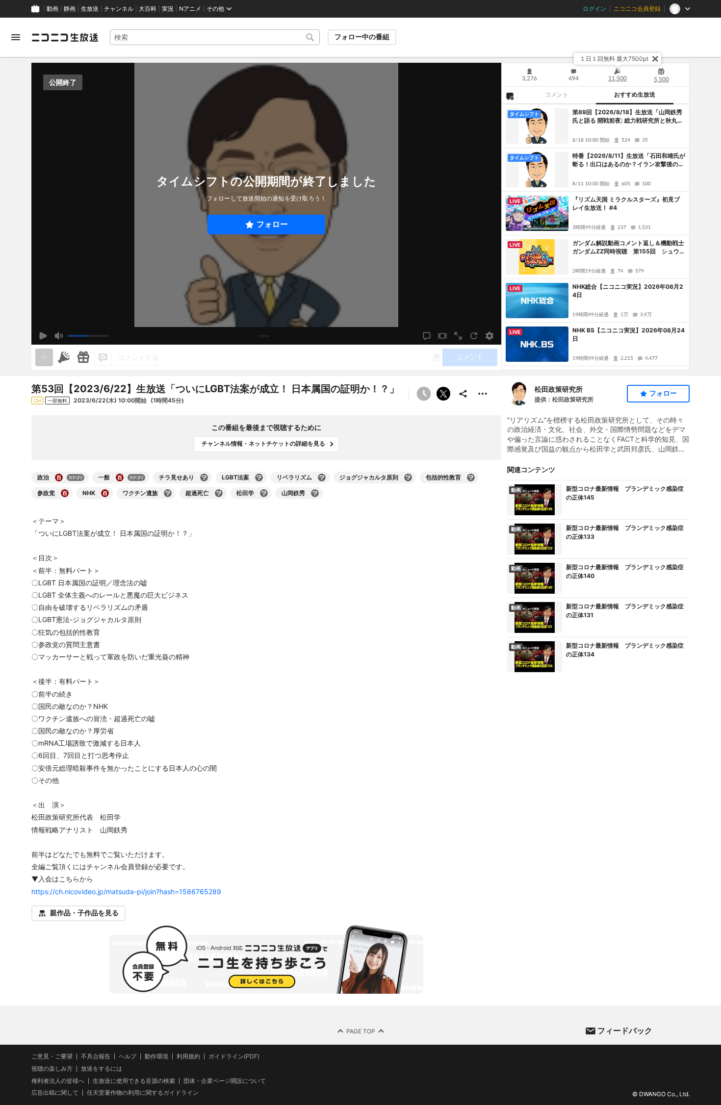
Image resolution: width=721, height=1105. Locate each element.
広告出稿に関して (54, 1092)
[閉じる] (655, 59)
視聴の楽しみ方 (52, 1068)
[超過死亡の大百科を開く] (219, 493)
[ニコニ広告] (64, 357)
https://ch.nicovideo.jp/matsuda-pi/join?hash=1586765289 (126, 891)
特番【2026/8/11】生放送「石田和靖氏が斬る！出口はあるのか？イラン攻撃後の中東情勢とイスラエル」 (628, 160)
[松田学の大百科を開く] (264, 493)
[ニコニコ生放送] (64, 37)
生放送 (90, 9)
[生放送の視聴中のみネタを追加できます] (44, 357)
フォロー (272, 224)
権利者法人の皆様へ (57, 1080)
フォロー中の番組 (362, 37)
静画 (70, 9)
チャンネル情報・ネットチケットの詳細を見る (263, 443)
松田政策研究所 (559, 389)
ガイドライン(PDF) (233, 1056)
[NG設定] (509, 95)
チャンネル (118, 9)
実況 (168, 9)
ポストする (443, 394)
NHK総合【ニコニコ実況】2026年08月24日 (627, 291)
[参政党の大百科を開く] (65, 493)
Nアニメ (190, 9)
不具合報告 (95, 1056)
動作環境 (156, 1056)
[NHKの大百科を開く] (105, 493)
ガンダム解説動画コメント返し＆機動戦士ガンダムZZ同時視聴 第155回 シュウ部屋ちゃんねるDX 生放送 (628, 247)
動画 (52, 9)
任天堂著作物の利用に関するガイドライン (143, 1093)
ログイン (594, 9)
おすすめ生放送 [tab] (634, 94)
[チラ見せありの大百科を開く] (204, 477)
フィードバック (624, 1030)
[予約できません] (424, 394)
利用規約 (188, 1056)
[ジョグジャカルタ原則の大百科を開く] (408, 477)
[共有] (463, 394)
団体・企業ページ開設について (224, 1080)
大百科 (147, 9)
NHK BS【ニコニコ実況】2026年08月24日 (628, 334)
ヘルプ (127, 1056)
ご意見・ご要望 (52, 1056)
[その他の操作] (482, 394)
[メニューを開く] (16, 37)
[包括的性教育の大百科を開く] (471, 477)
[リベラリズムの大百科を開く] (322, 477)
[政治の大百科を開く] (59, 477)
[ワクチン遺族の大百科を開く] (168, 493)
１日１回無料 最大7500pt (614, 58)
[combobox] (215, 37)
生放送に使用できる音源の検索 (134, 1080)
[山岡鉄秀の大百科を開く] (315, 493)
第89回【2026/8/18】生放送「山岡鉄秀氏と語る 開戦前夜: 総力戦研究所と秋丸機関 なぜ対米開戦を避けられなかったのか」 (627, 116)
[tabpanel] (595, 237)
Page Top (360, 1030)
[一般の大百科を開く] (120, 477)
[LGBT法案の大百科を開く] (259, 477)
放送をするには (101, 1068)
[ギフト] (83, 357)
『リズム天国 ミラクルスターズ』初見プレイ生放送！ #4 (626, 203)
